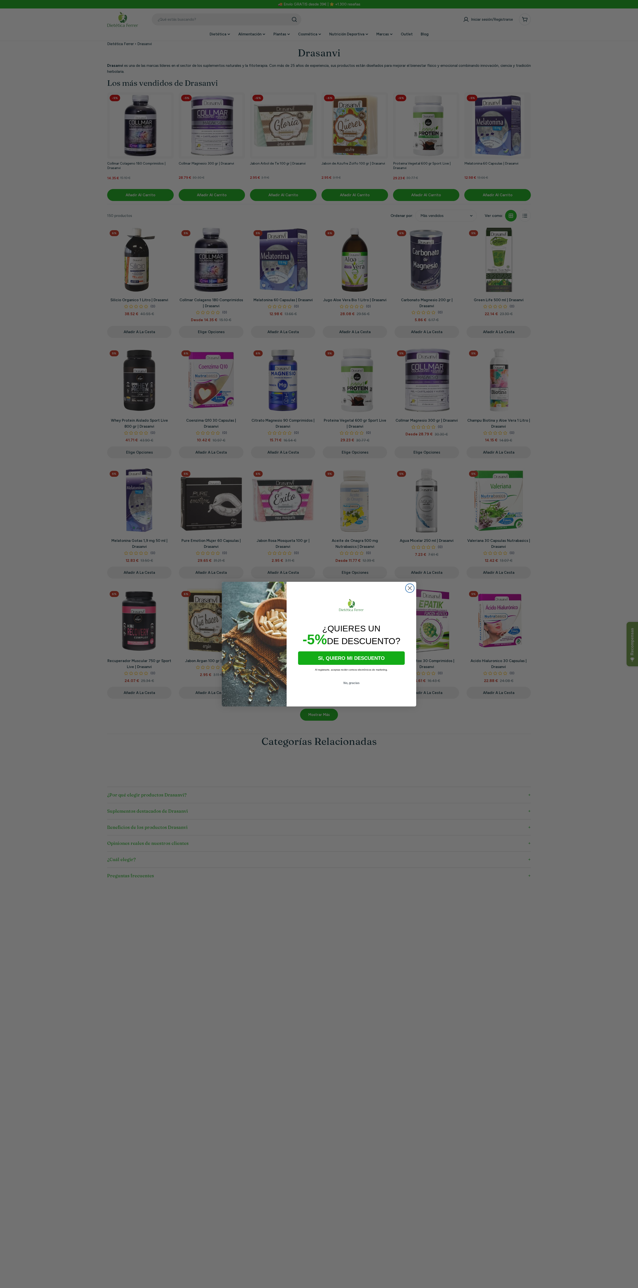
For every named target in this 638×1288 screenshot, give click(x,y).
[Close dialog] (409, 588)
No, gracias (351, 683)
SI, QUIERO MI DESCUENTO (351, 658)
